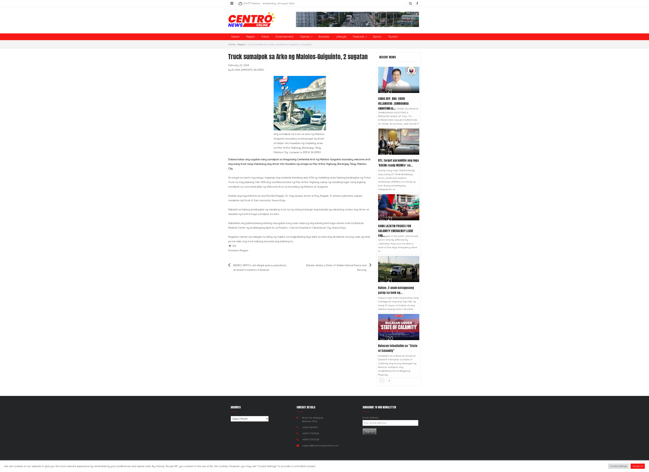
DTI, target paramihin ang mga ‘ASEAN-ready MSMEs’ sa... (398, 163)
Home (232, 44)
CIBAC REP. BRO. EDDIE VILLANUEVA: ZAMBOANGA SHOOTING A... (393, 103)
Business (324, 36)
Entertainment (284, 36)
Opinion (305, 36)
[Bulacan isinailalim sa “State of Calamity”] (398, 326)
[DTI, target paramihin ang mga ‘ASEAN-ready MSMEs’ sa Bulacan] (398, 141)
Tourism (393, 36)
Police (265, 36)
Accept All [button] (638, 466)
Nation (235, 36)
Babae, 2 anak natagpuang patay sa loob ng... (396, 290)
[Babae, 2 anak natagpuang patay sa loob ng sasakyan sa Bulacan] (398, 268)
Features (358, 36)
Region (250, 36)
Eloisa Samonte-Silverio (248, 69)
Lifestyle (341, 36)
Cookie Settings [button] (618, 466)
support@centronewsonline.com (320, 445)
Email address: (371, 417)
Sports (377, 36)
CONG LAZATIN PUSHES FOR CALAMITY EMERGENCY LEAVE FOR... (395, 231)
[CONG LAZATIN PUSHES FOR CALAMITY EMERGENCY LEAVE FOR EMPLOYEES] (398, 207)
